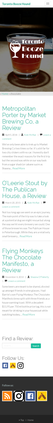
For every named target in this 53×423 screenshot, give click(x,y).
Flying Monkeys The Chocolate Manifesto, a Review (22, 260)
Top (22, 420)
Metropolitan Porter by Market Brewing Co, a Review (24, 118)
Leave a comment (11, 206)
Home (5, 93)
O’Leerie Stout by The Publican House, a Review (24, 189)
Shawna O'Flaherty (40, 277)
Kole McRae (30, 134)
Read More (18, 168)
